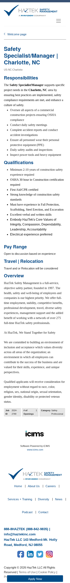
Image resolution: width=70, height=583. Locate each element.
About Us (34, 486)
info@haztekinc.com (20, 534)
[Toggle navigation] (58, 20)
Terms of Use (27, 572)
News (58, 499)
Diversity (43, 499)
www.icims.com (35, 449)
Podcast (27, 512)
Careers (51, 486)
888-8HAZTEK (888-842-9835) (26, 529)
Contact (43, 512)
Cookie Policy (47, 572)
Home (18, 486)
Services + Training (20, 499)
